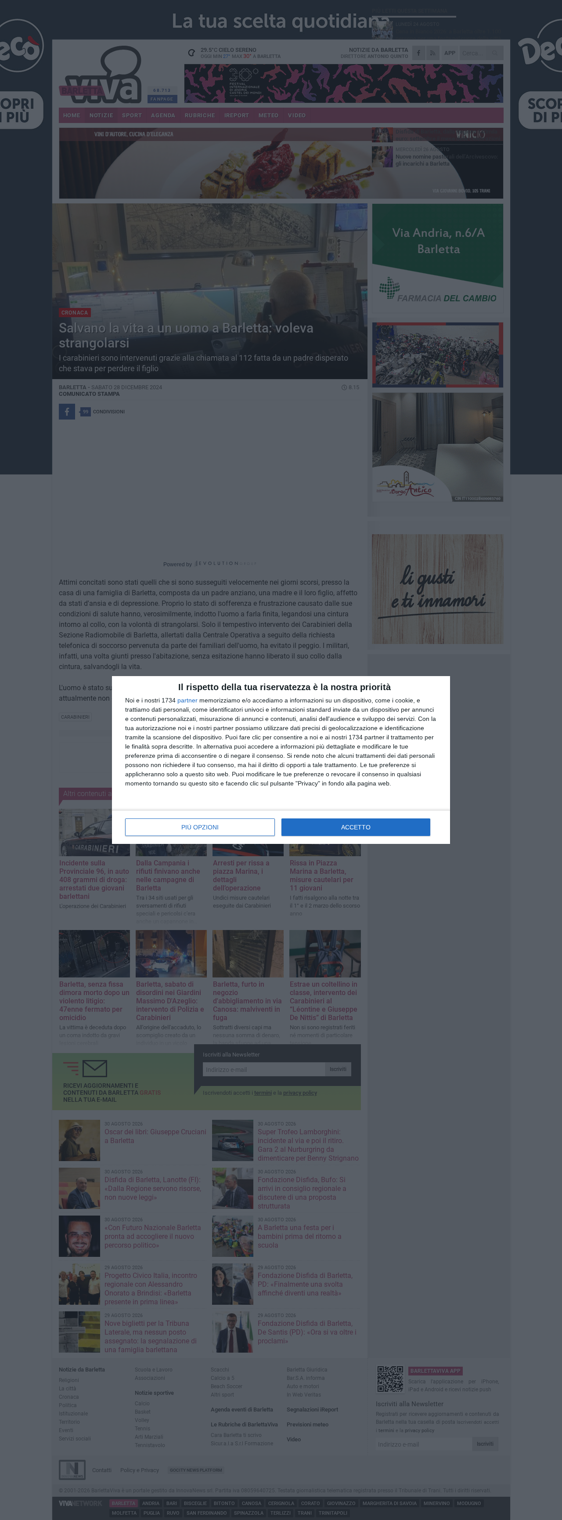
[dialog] (281, 760)
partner (187, 700)
